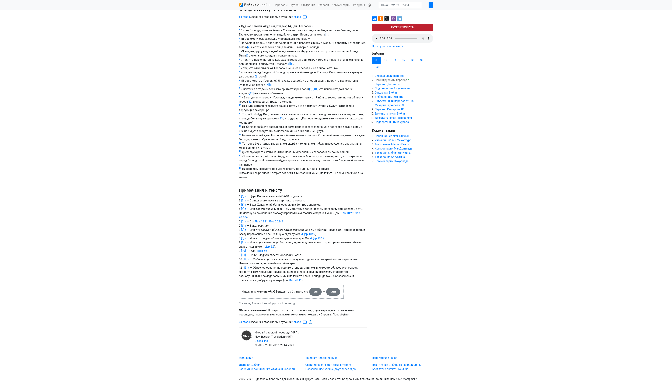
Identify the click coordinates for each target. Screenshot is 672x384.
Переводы (281, 5)
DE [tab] (412, 60)
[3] (247, 55)
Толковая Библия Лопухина (393, 152)
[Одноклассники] (380, 18)
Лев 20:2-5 (276, 221)
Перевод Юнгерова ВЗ (389, 109)
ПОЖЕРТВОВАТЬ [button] (402, 27)
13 (240, 126)
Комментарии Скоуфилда (391, 161)
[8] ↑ (243, 238)
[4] (288, 64)
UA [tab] (394, 60)
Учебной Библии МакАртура (393, 140)
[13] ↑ (246, 267)
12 (240, 113)
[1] (327, 34)
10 (240, 96)
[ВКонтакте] (374, 18)
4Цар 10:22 (308, 234)
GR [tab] (422, 60)
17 (240, 155)
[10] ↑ (244, 251)
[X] (386, 18)
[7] (267, 85)
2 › (297, 17)
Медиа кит (246, 358)
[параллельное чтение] (305, 17)
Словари (323, 5)
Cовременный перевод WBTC (394, 101)
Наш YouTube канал (384, 358)
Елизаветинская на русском (393, 117)
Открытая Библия (386, 92)
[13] (281, 118)
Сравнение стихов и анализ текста (328, 365)
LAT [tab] (377, 67)
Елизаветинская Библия (390, 113)
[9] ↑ (243, 242)
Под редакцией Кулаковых (392, 88)
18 (240, 168)
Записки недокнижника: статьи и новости (267, 369)
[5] (291, 64)
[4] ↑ (243, 209)
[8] (270, 85)
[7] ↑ (243, 230)
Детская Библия (249, 365)
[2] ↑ (243, 200)
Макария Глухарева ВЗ (389, 105)
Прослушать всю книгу (387, 46)
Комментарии (341, 5)
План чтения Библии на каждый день (396, 365)
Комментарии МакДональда (393, 148)
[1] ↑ (243, 196)
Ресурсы (359, 5)
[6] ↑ (243, 225)
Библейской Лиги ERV (389, 96)
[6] (255, 76)
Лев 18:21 (347, 213)
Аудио (294, 5)
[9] (310, 89)
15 (240, 143)
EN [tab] (403, 60)
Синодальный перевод (389, 75)
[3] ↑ (243, 204)
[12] (250, 101)
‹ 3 (244, 17)
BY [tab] (385, 60)
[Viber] (393, 18)
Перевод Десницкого (389, 84)
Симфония (308, 5)
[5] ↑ (243, 221)
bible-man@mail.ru (407, 379)
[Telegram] (399, 18)
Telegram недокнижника (321, 358)
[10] (314, 89)
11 (240, 105)
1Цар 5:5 (268, 246)
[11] (251, 93)
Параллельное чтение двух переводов (330, 369)
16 (240, 151)
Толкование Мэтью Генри (392, 144)
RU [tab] (376, 60)
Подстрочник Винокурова (392, 122)
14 (240, 134)
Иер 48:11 (295, 280)
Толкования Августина (390, 157)
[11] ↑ (244, 255)
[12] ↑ (246, 259)
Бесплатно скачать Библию (390, 369)
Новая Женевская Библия (392, 136)
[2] (248, 47)
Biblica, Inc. (261, 341)
